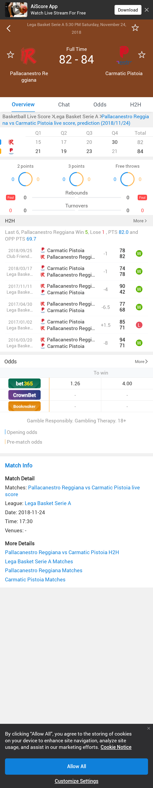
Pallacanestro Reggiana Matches (43, 570)
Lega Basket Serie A (48, 503)
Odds (10, 361)
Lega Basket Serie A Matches (39, 561)
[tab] (23, 104)
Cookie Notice (116, 747)
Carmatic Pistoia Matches (35, 579)
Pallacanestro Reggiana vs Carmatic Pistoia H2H (62, 552)
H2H (10, 220)
